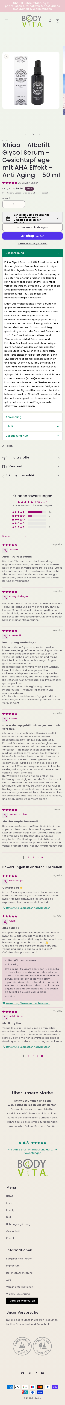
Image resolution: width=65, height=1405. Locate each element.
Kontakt (10, 1238)
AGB (8, 1279)
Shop (9, 1203)
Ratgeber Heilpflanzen (19, 1258)
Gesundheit (13, 1231)
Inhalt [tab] (9, 426)
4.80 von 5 (41, 502)
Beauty (10, 1210)
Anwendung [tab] (13, 417)
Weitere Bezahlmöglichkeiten (32, 243)
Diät (8, 1217)
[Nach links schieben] (25, 134)
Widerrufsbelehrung (18, 1294)
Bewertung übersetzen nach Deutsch (28, 907)
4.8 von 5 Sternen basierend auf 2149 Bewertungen (32, 1151)
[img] (9, 545)
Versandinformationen (19, 1287)
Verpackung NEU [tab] (17, 436)
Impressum (13, 1265)
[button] (6, 20)
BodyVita (36, 1398)
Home (9, 1195)
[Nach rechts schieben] (39, 134)
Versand (19, 193)
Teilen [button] (9, 445)
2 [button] (28, 857)
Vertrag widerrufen (22, 1301)
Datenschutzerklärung (19, 1272)
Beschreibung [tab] (15, 253)
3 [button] (33, 857)
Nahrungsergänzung (18, 1224)
